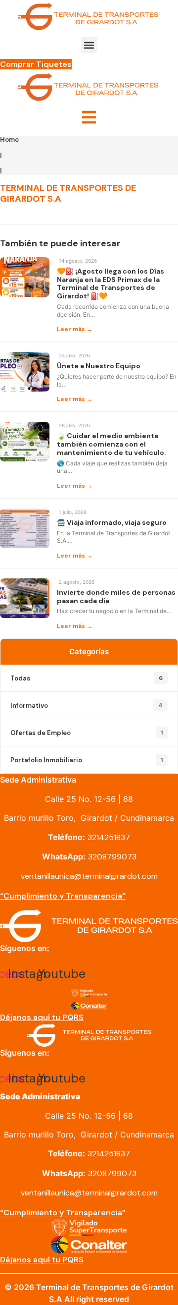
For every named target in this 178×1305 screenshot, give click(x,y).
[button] (89, 45)
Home (9, 139)
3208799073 (112, 856)
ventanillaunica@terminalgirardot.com (89, 876)
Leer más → (74, 329)
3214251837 (109, 837)
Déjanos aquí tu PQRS (42, 1017)
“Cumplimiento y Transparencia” (63, 896)
